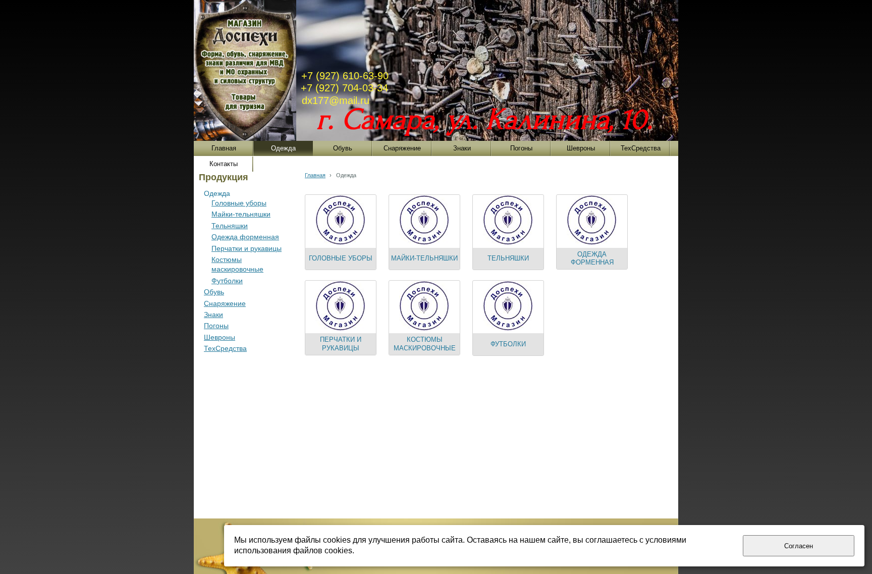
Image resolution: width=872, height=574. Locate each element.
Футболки (227, 281)
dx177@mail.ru (335, 100)
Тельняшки (229, 226)
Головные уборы (238, 203)
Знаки (213, 314)
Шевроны (219, 337)
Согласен (798, 546)
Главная (315, 175)
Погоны (216, 326)
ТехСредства (225, 348)
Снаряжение (225, 303)
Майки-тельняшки (240, 214)
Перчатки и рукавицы (246, 248)
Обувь (214, 292)
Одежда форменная (245, 237)
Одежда (217, 193)
